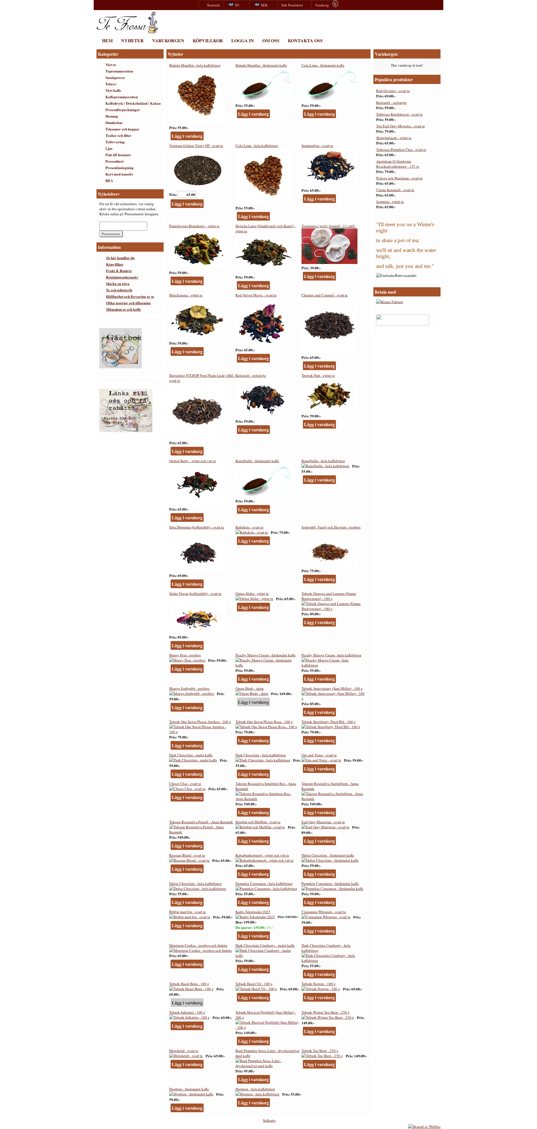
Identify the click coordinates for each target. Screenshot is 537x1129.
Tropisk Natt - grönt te (318, 375)
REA (109, 180)
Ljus (108, 148)
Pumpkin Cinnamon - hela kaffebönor (264, 883)
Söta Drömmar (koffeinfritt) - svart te (196, 527)
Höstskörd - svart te (183, 1050)
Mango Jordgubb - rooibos (189, 688)
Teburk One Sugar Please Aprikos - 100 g (200, 721)
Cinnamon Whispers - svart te (324, 911)
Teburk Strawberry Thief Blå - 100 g (329, 721)
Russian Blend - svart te (187, 855)
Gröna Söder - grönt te (252, 593)
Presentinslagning (119, 167)
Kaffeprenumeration (121, 96)
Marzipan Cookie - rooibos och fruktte (198, 945)
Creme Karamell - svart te (395, 189)
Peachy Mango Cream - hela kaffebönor (331, 655)
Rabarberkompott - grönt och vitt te (262, 855)
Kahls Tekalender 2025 (252, 911)
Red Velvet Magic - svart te (256, 295)
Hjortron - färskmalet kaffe (189, 1088)
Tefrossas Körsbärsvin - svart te (399, 114)
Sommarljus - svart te (317, 145)
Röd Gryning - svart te (393, 90)
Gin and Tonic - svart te (319, 755)
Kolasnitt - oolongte (250, 375)
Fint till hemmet (118, 154)
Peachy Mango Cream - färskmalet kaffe (265, 655)
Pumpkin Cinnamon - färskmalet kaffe (330, 883)
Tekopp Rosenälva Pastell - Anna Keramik (201, 821)
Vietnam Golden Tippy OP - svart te (196, 145)
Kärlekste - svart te (249, 527)
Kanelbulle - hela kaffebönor (323, 460)
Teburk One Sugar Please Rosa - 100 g (264, 721)
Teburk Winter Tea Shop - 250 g (326, 1012)
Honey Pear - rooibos (185, 655)
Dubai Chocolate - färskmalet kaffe (328, 855)
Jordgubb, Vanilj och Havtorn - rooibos (331, 527)
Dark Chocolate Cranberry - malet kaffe (265, 945)
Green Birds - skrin (249, 688)
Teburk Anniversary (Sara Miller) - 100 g (332, 688)
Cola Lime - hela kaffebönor (256, 145)
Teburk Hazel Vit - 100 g (254, 983)
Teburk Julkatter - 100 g (187, 1012)
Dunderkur (114, 122)
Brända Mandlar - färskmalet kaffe (261, 65)
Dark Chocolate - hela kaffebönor (260, 755)
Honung (111, 116)
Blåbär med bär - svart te (187, 911)
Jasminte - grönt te (390, 201)
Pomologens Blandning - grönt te (194, 225)
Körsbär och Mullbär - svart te (258, 821)
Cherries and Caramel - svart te (325, 295)
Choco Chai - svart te (185, 783)
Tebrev (111, 84)
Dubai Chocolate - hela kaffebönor (195, 883)
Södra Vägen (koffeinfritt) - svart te (195, 593)
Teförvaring (115, 141)
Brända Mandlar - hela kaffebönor (194, 65)
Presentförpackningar (122, 109)
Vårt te (110, 64)
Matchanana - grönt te (185, 295)
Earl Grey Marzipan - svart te (323, 821)
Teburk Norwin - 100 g (319, 983)
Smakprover (115, 77)
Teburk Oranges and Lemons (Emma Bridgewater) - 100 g (329, 596)
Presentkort (114, 161)
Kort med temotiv (119, 174)
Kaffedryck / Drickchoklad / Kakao (133, 103)
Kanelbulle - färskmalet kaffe (257, 460)
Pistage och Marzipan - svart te (399, 178)
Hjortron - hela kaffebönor (255, 1088)
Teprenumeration (119, 71)
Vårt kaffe (113, 90)
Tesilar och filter (118, 135)
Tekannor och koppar (122, 129)
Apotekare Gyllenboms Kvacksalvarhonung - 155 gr (397, 164)
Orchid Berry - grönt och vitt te (192, 460)
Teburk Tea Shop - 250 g (320, 1050)
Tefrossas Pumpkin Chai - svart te (401, 149)
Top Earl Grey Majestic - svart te (400, 125)
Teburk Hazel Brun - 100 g (189, 983)
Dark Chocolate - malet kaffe (191, 755)
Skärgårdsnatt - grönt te (393, 137)
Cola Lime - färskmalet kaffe (323, 65)
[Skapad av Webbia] (424, 1126)
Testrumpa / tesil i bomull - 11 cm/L (328, 225)
